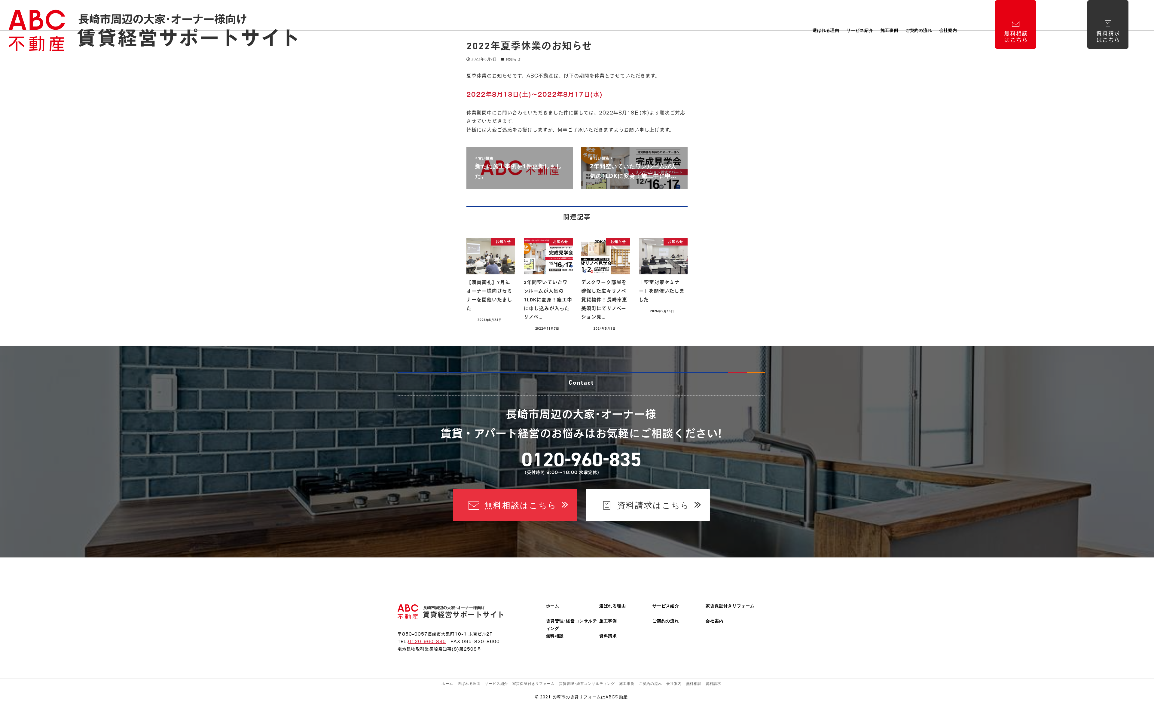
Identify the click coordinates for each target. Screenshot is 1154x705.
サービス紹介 (665, 606)
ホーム (552, 606)
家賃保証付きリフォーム (730, 606)
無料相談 (555, 636)
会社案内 (714, 621)
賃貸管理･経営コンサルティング (587, 683)
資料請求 (608, 636)
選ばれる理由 (612, 606)
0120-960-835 (427, 641)
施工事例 (608, 621)
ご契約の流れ (665, 621)
